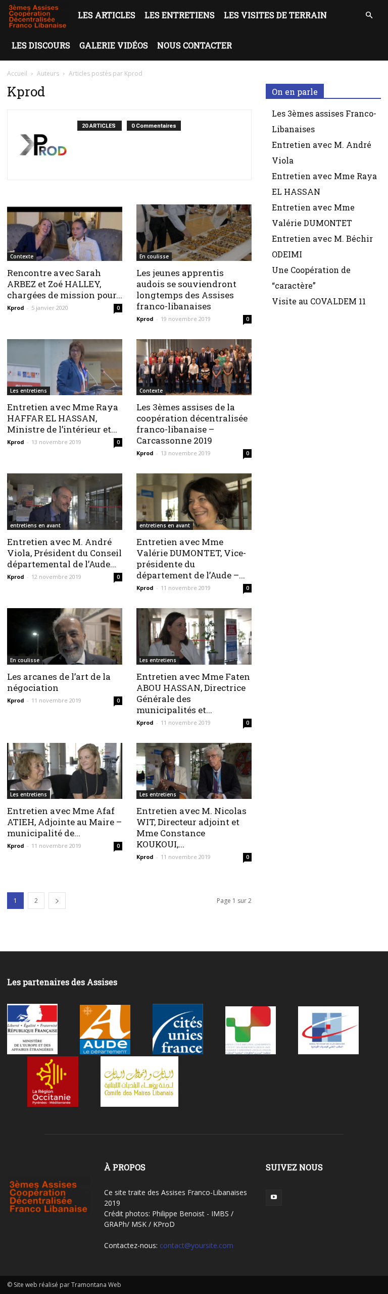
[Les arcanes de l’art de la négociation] (64, 636)
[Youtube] (274, 1198)
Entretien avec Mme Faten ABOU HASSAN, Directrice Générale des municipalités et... (193, 693)
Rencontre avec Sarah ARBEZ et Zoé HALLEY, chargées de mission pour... (64, 284)
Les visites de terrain (275, 15)
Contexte (21, 256)
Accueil (17, 73)
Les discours (41, 45)
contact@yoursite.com (196, 1245)
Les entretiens (179, 15)
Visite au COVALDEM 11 (319, 301)
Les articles (106, 15)
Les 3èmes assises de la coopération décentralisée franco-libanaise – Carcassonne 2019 (192, 423)
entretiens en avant (35, 525)
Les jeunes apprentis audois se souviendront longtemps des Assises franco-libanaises (186, 289)
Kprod (15, 307)
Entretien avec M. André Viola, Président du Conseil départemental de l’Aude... (64, 553)
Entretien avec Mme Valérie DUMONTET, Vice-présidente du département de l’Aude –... (191, 558)
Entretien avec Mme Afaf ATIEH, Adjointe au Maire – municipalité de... (64, 822)
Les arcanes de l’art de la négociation (59, 682)
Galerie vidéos (113, 45)
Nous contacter (194, 45)
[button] (369, 15)
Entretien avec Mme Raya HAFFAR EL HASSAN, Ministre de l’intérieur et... (62, 418)
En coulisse (154, 256)
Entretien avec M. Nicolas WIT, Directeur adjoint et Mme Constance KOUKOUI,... (191, 827)
